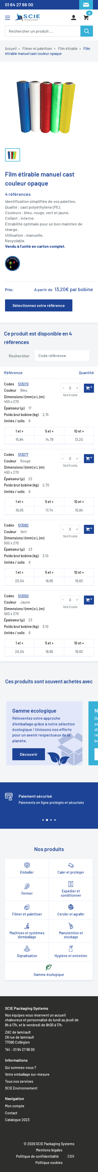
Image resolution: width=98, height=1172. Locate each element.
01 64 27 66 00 (19, 4)
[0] (86, 17)
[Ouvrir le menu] (7, 18)
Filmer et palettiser (37, 48)
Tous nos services (19, 1081)
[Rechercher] (86, 31)
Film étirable (68, 48)
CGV (71, 1156)
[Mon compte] (73, 17)
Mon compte (14, 1106)
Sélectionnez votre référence (39, 305)
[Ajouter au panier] (89, 388)
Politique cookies (49, 1162)
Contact (11, 1113)
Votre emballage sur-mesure (27, 1074)
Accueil (11, 48)
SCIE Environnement (21, 1088)
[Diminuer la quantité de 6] (63, 388)
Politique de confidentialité (37, 1156)
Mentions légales (49, 1150)
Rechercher (19, 355)
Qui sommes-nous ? (20, 1067)
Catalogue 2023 (17, 1120)
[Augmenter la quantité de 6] (77, 388)
